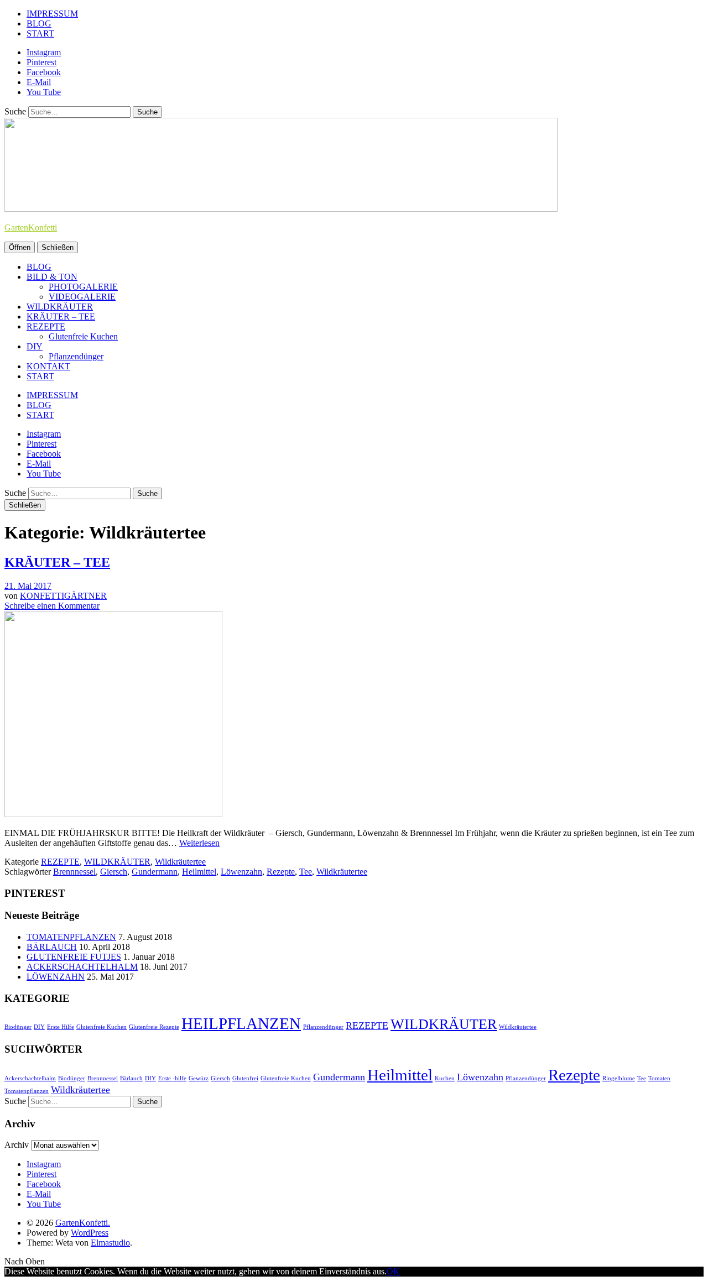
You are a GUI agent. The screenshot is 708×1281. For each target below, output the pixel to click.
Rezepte (281, 871)
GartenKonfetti (30, 227)
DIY (35, 346)
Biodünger (18, 1027)
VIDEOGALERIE (82, 296)
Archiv (16, 1144)
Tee (305, 871)
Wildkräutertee (180, 861)
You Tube (44, 92)
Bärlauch (131, 1078)
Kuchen (445, 1078)
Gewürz (199, 1078)
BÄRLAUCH (52, 946)
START (40, 33)
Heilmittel (199, 871)
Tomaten (659, 1078)
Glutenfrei (245, 1078)
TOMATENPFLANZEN (71, 937)
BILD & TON (52, 276)
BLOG (39, 23)
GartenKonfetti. (82, 1222)
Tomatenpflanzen (26, 1091)
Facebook (44, 72)
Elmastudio (110, 1242)
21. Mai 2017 (27, 585)
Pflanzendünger (76, 356)
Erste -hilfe (172, 1078)
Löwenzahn (241, 871)
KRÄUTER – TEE (61, 316)
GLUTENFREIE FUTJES (74, 956)
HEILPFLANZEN (241, 1023)
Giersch (113, 871)
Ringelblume (618, 1078)
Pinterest (41, 62)
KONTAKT (48, 366)
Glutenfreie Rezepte (154, 1027)
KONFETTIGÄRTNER (63, 595)
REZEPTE (46, 326)
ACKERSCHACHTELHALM (82, 966)
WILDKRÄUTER (60, 306)
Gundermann (155, 871)
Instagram (44, 52)
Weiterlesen (199, 843)
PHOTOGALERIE (83, 286)
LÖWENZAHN (56, 976)
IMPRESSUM (52, 13)
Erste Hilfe (60, 1027)
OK (393, 1271)
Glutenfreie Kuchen (83, 336)
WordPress (89, 1232)
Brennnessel (74, 871)
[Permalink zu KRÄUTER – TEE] (113, 814)
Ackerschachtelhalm (30, 1078)
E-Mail (39, 82)
